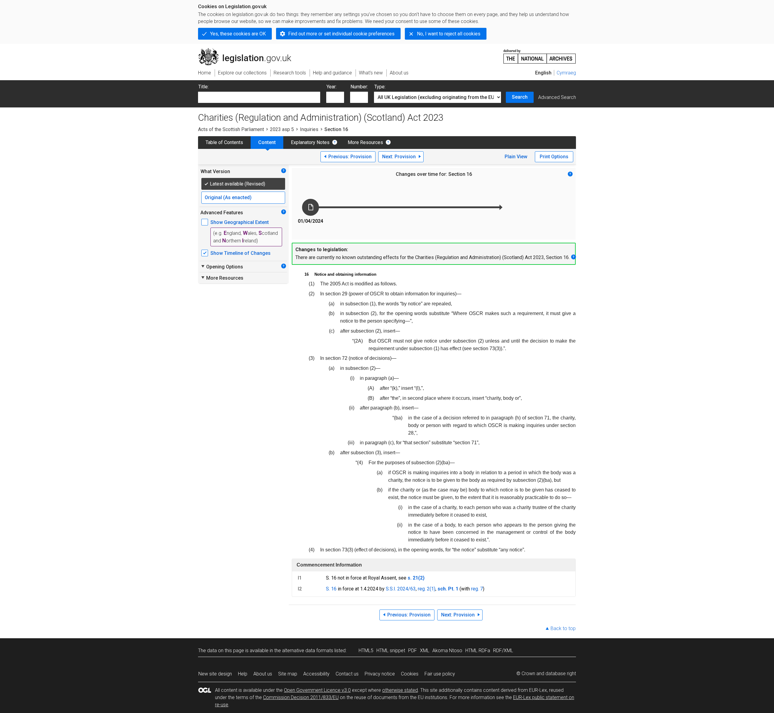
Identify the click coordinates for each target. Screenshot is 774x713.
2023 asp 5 (282, 129)
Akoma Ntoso (447, 650)
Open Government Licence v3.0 (317, 690)
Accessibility (316, 674)
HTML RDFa (477, 650)
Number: (359, 87)
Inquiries (309, 129)
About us (262, 674)
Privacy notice (380, 674)
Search (520, 97)
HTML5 (366, 650)
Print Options (554, 156)
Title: (203, 87)
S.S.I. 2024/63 (401, 589)
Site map (287, 674)
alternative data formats (307, 650)
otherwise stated (400, 690)
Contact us (347, 674)
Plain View (516, 156)
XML (424, 650)
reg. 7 (477, 589)
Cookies (409, 674)
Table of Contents (224, 142)
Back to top (563, 628)
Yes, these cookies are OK (238, 34)
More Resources (365, 142)
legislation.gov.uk (248, 50)
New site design (215, 674)
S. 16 (331, 589)
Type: (379, 87)
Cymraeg (566, 73)
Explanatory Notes (310, 142)
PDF (412, 650)
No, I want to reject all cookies (448, 34)
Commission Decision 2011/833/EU (301, 697)
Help (242, 674)
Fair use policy (439, 674)
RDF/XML (503, 650)
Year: (332, 87)
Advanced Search (557, 97)
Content (267, 142)
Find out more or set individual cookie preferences (341, 34)
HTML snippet (390, 650)
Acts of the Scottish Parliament (231, 129)
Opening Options (221, 267)
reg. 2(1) (426, 589)
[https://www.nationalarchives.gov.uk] (539, 54)
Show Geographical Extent (239, 222)
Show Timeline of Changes (240, 253)
